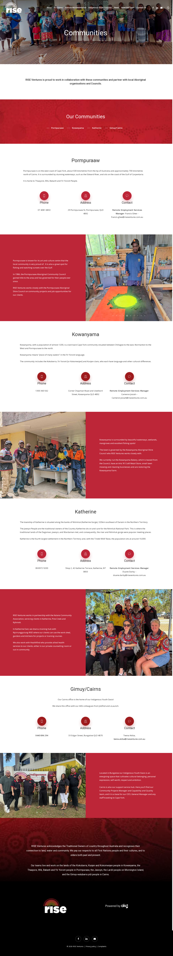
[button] (55, 128)
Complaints (102, 946)
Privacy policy (91, 946)
